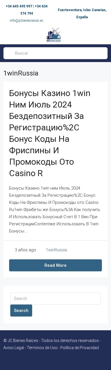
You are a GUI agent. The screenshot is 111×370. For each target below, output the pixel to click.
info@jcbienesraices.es (26, 21)
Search (21, 310)
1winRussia (56, 249)
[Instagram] (60, 359)
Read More (55, 265)
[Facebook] (50, 359)
